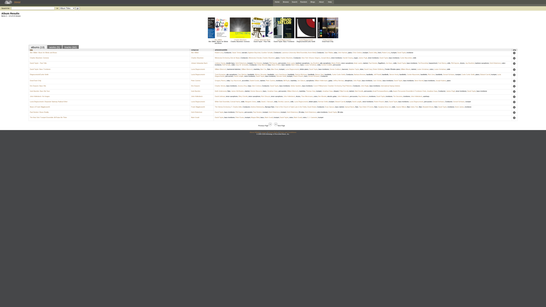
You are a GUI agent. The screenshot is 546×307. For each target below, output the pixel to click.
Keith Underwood (221, 91)
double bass (230, 63)
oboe (361, 69)
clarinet (365, 63)
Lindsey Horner (220, 63)
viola (318, 65)
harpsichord (433, 63)
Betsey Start (319, 74)
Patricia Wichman (301, 74)
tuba (335, 52)
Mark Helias (295, 65)
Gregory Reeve (220, 80)
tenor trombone (336, 58)
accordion (245, 80)
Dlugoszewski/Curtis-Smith (306, 41)
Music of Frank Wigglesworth (40, 107)
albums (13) (38, 47)
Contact (264, 132)
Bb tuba (340, 112)
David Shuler (311, 107)
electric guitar (332, 96)
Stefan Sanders (296, 86)
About (321, 2)
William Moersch (220, 69)
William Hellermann (321, 80)
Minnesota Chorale (255, 58)
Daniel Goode (254, 80)
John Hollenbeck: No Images (40, 96)
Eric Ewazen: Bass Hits (38, 86)
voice (431, 69)
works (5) (54, 47)
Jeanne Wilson (401, 107)
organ (356, 58)
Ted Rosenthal (423, 63)
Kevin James (459, 107)
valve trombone (322, 112)
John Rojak (357, 80)
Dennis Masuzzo (256, 91)
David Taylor (401, 52)
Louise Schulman (310, 65)
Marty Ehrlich (336, 63)
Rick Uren (431, 74)
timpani (336, 91)
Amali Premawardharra (380, 91)
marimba (256, 69)
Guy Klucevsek (235, 80)
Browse (286, 2)
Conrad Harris (235, 101)
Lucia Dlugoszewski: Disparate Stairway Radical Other (49, 101)
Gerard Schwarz (449, 74)
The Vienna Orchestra (222, 107)
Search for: (5, 8)
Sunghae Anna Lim (384, 107)
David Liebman (220, 96)
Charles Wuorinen (240, 40)
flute (268, 69)
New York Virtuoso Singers (311, 58)
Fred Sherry (442, 63)
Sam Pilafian (329, 52)
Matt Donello (359, 91)
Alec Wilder (218, 40)
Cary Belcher (242, 74)
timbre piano (304, 69)
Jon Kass (389, 63)
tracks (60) (71, 47)
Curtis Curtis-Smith (338, 74)
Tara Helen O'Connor (366, 107)
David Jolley (373, 52)
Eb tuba (301, 112)
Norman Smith (281, 76)
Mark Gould (195, 117)
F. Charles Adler (236, 107)
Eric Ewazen (195, 86)
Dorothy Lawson (283, 101)
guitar (330, 80)
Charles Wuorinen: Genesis (240, 41)
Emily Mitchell (262, 65)
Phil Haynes (273, 63)
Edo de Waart (235, 58)
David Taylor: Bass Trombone (284, 41)
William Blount (405, 69)
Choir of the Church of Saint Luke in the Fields (291, 107)
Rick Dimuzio (265, 96)
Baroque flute (269, 107)
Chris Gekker (357, 52)
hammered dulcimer (234, 69)
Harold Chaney (348, 58)
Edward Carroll (485, 74)
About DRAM (254, 132)
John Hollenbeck (197, 96)
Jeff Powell (377, 74)
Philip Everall (343, 91)
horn (379, 52)
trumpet (365, 52)
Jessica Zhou (242, 86)
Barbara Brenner (359, 74)
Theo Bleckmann (307, 96)
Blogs (313, 2)
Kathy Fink (414, 107)
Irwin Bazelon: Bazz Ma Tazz (40, 91)
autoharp (426, 96)
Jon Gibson (301, 80)
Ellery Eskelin (243, 96)
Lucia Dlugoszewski (284, 40)
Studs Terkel (236, 52)
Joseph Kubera (441, 80)
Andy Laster (291, 63)
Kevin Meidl (312, 52)
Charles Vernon (220, 86)
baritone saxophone (302, 63)
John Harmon (342, 52)
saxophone (310, 80)
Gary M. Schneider (242, 65)
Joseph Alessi (325, 58)
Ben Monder (322, 96)
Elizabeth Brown (428, 107)
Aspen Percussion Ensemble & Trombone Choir (409, 91)
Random (303, 2)
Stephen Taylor (354, 69)
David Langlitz (239, 76)
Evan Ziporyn (329, 107)
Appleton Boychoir (254, 52)
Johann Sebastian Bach (262, 40)
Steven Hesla (394, 74)
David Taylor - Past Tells (262, 41)
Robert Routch (298, 76)
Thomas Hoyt (310, 91)
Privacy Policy (273, 132)
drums (462, 63)
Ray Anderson (363, 96)
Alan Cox (263, 69)
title (31, 50)
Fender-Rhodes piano (392, 69)
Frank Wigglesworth (198, 107)
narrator (244, 52)
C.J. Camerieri (312, 117)
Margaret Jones (250, 101)
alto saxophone (325, 63)
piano (350, 52)
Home (277, 2)
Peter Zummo (327, 40)
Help (330, 2)
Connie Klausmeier (413, 74)
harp (269, 65)
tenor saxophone (347, 63)
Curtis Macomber (406, 58)
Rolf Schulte (226, 65)
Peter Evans (239, 117)
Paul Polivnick (347, 86)
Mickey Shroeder (261, 74)
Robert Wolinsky (378, 69)
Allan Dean (274, 69)
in (57, 8)
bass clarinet (286, 65)
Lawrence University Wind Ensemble (294, 52)
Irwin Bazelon (195, 91)
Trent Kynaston (220, 74)
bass (302, 65)
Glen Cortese (256, 86)
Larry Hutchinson (281, 74)
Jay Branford (314, 63)
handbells (251, 74)
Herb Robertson (241, 63)
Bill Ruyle (286, 80)
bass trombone (394, 58)
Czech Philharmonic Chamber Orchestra (327, 86)
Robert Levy (219, 52)
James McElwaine (237, 91)
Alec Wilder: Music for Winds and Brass (218, 42)
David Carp (368, 69)
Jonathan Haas (272, 91)
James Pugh (363, 58)
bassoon (345, 69)
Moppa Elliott (255, 117)
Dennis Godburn (335, 69)
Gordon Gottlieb (326, 65)
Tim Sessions (398, 96)
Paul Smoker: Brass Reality (39, 112)
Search (294, 2)
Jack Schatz (377, 80)
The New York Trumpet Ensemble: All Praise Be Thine (48, 117)
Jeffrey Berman (338, 80)
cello (448, 63)
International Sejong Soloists (390, 86)
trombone (410, 52)
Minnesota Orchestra (222, 58)
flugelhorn (381, 63)
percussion (282, 63)
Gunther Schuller (267, 52)
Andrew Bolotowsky (257, 107)
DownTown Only (327, 41)
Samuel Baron (349, 107)
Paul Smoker (258, 63)
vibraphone (348, 80)
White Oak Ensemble (222, 101)
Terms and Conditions (288, 132)
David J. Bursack (267, 101)
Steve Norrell (418, 80)
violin (414, 58)
